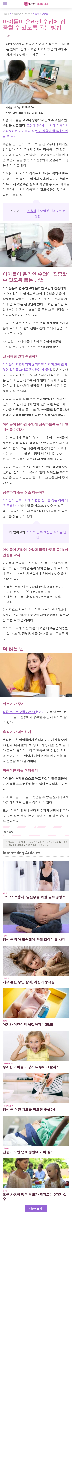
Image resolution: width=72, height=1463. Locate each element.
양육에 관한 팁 (41, 13)
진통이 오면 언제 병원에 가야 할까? (29, 1152)
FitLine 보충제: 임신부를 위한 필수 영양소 (34, 897)
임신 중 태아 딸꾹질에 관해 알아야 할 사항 (34, 940)
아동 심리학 (8, 1063)
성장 (5, 1021)
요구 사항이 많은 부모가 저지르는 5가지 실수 (35, 1196)
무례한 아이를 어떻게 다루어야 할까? (30, 1067)
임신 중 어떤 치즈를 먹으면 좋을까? (29, 1110)
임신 (5, 893)
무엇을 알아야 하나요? (22, 13)
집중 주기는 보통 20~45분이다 (24, 712)
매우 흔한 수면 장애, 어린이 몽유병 (29, 982)
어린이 (6, 13)
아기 (5, 1191)
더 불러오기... (36, 1208)
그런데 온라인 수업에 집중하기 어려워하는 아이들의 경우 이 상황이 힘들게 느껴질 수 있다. (35, 131)
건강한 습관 (8, 1106)
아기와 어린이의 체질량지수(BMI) (28, 1024)
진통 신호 (7, 1148)
